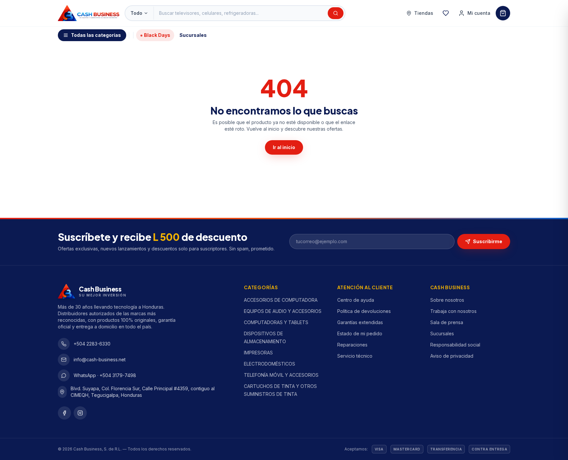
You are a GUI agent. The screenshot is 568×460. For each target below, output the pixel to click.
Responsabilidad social (455, 344)
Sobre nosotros (447, 300)
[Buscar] (335, 13)
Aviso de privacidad (451, 356)
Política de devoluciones (364, 311)
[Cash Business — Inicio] (88, 13)
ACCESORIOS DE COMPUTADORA (281, 300)
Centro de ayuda (355, 300)
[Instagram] (80, 413)
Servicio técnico (354, 356)
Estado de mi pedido (359, 333)
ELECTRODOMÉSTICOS (269, 364)
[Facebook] (64, 413)
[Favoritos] (445, 13)
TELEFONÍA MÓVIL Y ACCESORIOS (281, 375)
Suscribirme (487, 241)
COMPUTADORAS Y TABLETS (276, 322)
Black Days (155, 35)
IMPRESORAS (258, 352)
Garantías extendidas (360, 322)
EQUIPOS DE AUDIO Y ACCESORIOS (282, 311)
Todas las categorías (96, 35)
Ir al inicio (284, 147)
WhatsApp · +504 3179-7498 (105, 375)
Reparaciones (352, 344)
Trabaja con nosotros (453, 311)
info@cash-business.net (100, 359)
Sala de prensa (446, 322)
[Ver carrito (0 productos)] (503, 13)
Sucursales (193, 35)
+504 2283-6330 (92, 343)
